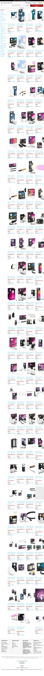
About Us (5, 2)
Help (11, 2)
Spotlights (2, 51)
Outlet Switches (3, 19)
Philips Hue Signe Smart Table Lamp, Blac (38, 278)
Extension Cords (3, 14)
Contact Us (34, 2)
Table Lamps (2, 28)
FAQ (9, 2)
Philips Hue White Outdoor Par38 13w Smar (11, 478)
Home (2, 2)
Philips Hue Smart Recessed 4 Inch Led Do (39, 177)
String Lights (2, 36)
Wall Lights (2, 56)
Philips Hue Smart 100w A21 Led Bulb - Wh (30, 177)
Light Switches (3, 45)
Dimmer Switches (3, 43)
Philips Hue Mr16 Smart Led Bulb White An (39, 453)
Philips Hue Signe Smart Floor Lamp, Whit (20, 177)
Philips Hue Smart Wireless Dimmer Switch (11, 101)
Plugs (1, 11)
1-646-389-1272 (39, 645)
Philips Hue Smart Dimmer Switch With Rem (29, 25)
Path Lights (2, 49)
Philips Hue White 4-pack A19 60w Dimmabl (11, 502)
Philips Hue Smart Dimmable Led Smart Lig (30, 329)
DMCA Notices (4, 651)
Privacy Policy (3, 642)
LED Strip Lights (3, 30)
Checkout (40, 2)
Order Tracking (28, 2)
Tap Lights (2, 31)
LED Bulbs (2, 13)
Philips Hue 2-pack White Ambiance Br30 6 (39, 478)
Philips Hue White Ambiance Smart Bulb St (39, 527)
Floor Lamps (2, 26)
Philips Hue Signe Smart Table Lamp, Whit (38, 304)
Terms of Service (4, 647)
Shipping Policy (4, 646)
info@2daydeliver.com (37, 647)
